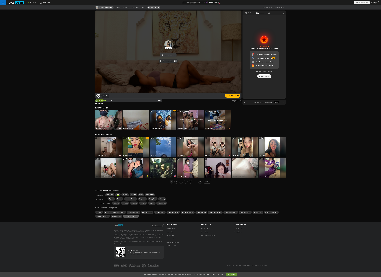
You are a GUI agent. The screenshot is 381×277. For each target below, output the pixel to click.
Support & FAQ (238, 228)
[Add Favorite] (98, 96)
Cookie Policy (210, 274)
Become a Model (205, 228)
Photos (135, 7)
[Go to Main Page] (16, 2)
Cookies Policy (170, 239)
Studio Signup (205, 232)
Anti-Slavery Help (171, 246)
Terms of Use (170, 232)
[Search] (204, 2)
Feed (143, 7)
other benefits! (267, 71)
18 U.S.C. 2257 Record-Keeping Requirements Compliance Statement (247, 265)
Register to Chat (264, 76)
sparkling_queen (101, 190)
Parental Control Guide (172, 242)
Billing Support (238, 232)
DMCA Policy (170, 235)
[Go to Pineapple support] (144, 265)
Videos (126, 7)
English (156, 225)
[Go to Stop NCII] (153, 265)
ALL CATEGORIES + (131, 216)
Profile (118, 7)
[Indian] (118, 194)
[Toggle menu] (3, 2)
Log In (375, 2)
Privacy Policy (170, 228)
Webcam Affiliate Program (208, 235)
